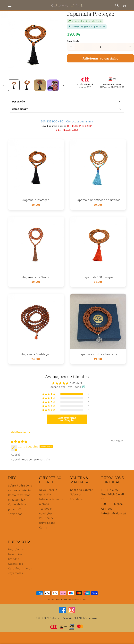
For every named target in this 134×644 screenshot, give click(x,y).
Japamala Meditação (35, 354)
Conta (43, 527)
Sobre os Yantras (81, 489)
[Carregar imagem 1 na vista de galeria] (13, 85)
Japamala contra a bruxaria (98, 354)
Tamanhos (15, 513)
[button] (9, 5)
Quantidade (73, 41)
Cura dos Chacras (20, 568)
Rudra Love (61, 599)
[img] (19, 441)
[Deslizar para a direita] (63, 85)
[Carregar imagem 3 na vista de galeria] (40, 85)
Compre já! (100, 68)
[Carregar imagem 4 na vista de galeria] (53, 85)
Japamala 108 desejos (98, 277)
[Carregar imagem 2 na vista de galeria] (27, 85)
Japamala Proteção (36, 200)
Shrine (82, 599)
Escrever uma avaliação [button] (67, 419)
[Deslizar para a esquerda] (3, 85)
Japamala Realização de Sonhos (98, 200)
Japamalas (15, 573)
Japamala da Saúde (35, 277)
